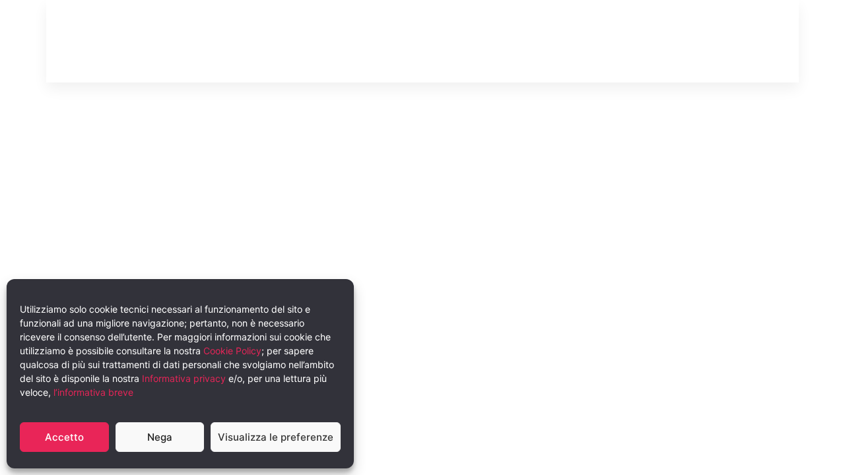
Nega (159, 437)
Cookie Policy (232, 350)
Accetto (64, 437)
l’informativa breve (93, 392)
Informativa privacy (184, 378)
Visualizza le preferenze (275, 437)
